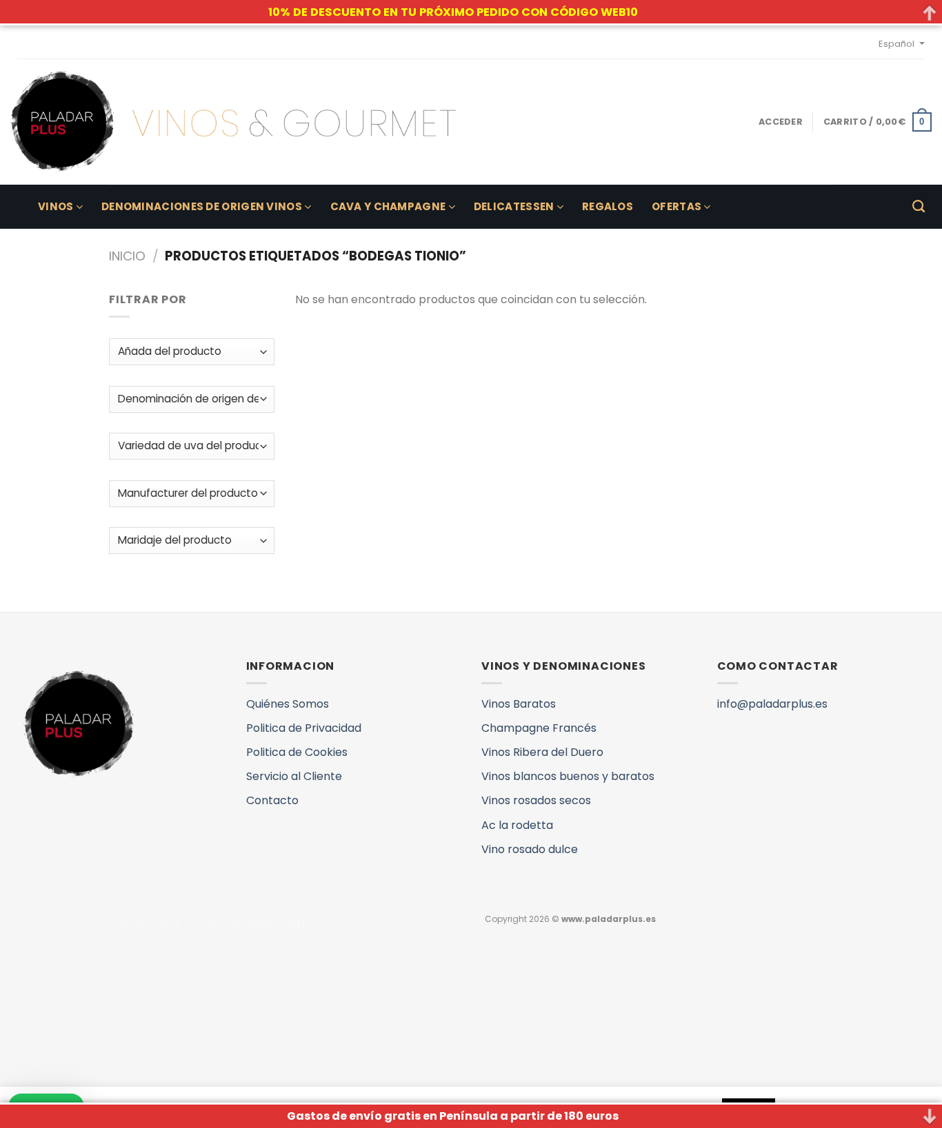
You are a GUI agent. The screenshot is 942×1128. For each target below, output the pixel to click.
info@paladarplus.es (772, 704)
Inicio (127, 256)
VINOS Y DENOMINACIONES (248, 924)
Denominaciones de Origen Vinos (201, 206)
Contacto (272, 800)
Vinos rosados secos (536, 800)
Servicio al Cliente (294, 776)
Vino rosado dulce (529, 849)
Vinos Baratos (518, 704)
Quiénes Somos (287, 704)
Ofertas (676, 206)
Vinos (56, 206)
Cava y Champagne (388, 206)
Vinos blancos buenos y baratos (567, 776)
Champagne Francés (539, 728)
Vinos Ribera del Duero (542, 752)
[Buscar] (918, 206)
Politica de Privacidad (303, 728)
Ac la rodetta (517, 825)
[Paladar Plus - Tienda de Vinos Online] (233, 122)
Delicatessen (514, 206)
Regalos (607, 206)
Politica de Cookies (297, 752)
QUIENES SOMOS (145, 924)
